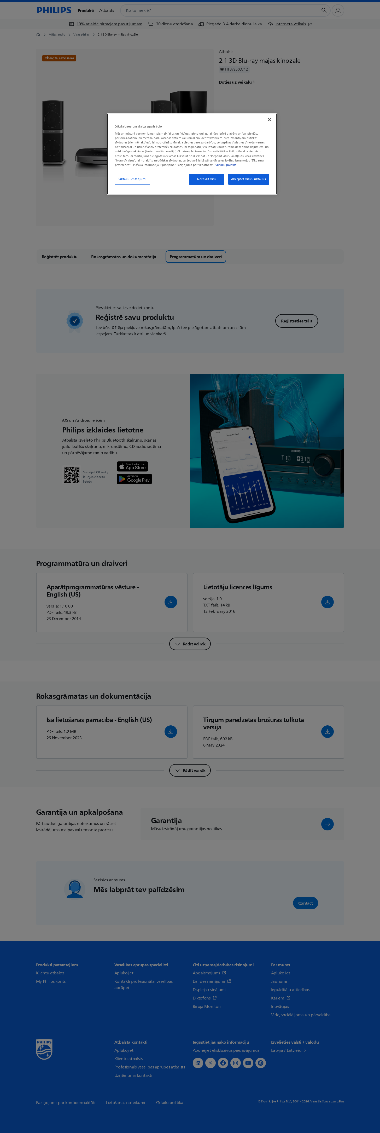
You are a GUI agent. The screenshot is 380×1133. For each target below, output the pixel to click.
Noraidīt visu (206, 179)
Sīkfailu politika (225, 164)
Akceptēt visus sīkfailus (248, 179)
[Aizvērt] (269, 119)
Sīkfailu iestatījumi (132, 179)
